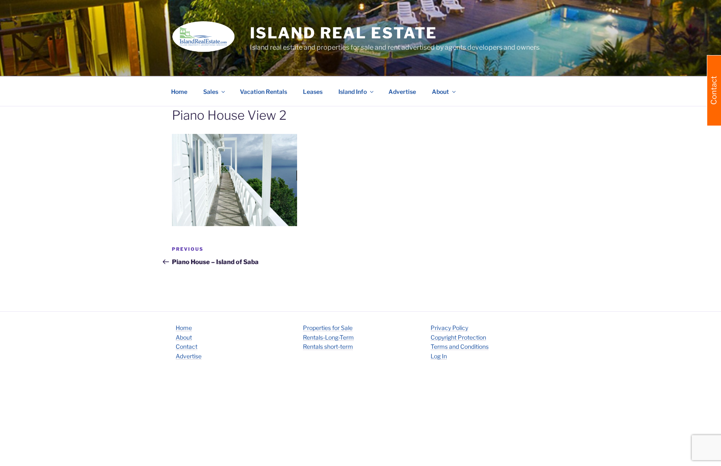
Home (179, 91)
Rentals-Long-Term (328, 337)
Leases (313, 91)
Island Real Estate (344, 33)
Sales (210, 91)
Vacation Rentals (263, 91)
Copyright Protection (458, 337)
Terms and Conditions (460, 346)
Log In (439, 356)
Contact (186, 346)
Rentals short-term (328, 346)
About (184, 337)
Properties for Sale (328, 327)
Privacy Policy (449, 327)
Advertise (402, 91)
